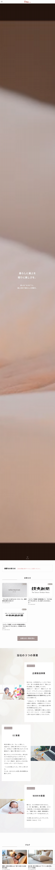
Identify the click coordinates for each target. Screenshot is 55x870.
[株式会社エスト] (27, 1)
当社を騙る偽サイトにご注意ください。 (29, 568)
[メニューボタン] (1, 1)
